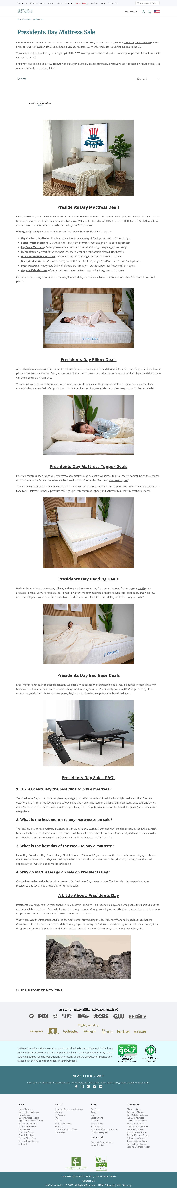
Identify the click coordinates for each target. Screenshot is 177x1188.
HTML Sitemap (106, 1185)
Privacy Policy (97, 1123)
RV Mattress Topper (28, 1123)
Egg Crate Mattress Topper (31, 1120)
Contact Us (60, 1132)
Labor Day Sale (97, 1145)
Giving (94, 1112)
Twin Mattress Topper (137, 1132)
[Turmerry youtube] (94, 1086)
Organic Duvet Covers (28, 1141)
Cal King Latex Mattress (137, 1126)
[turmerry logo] (25, 11)
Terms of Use (97, 1126)
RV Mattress (24, 1115)
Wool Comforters (26, 1132)
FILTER (23, 79)
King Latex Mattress (136, 1123)
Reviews (58, 1120)
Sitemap (58, 1126)
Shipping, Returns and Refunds (69, 1109)
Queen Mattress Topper (138, 1141)
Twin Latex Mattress (136, 1112)
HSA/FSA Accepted (99, 1132)
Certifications (97, 1117)
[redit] (100, 1087)
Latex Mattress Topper (29, 1117)
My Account (60, 1115)
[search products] (137, 3)
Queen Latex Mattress (137, 1120)
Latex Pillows (24, 1129)
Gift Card (23, 1144)
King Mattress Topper (137, 1144)
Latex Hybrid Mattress (29, 1112)
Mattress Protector (27, 1126)
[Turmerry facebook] (76, 1086)
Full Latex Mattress (135, 1117)
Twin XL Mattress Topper (138, 1135)
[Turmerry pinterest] (88, 1086)
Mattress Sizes (133, 1109)
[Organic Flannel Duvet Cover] (40, 93)
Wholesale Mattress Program (104, 1129)
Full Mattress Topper (136, 1138)
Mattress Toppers (135, 1129)
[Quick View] (59, 90)
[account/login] (143, 12)
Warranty (59, 1112)
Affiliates (95, 1120)
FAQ (56, 1117)
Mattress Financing (63, 1123)
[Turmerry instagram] (82, 1086)
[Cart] (149, 11)
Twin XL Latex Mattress (137, 1115)
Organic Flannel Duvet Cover (40, 103)
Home (19, 19)
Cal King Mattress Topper (138, 1146)
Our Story (95, 1109)
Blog (93, 1115)
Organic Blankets (26, 1135)
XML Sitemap (124, 1185)
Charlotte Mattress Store (66, 1129)
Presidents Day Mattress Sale (33, 19)
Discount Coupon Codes (102, 1142)
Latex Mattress (25, 1109)
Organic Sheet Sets (27, 1138)
